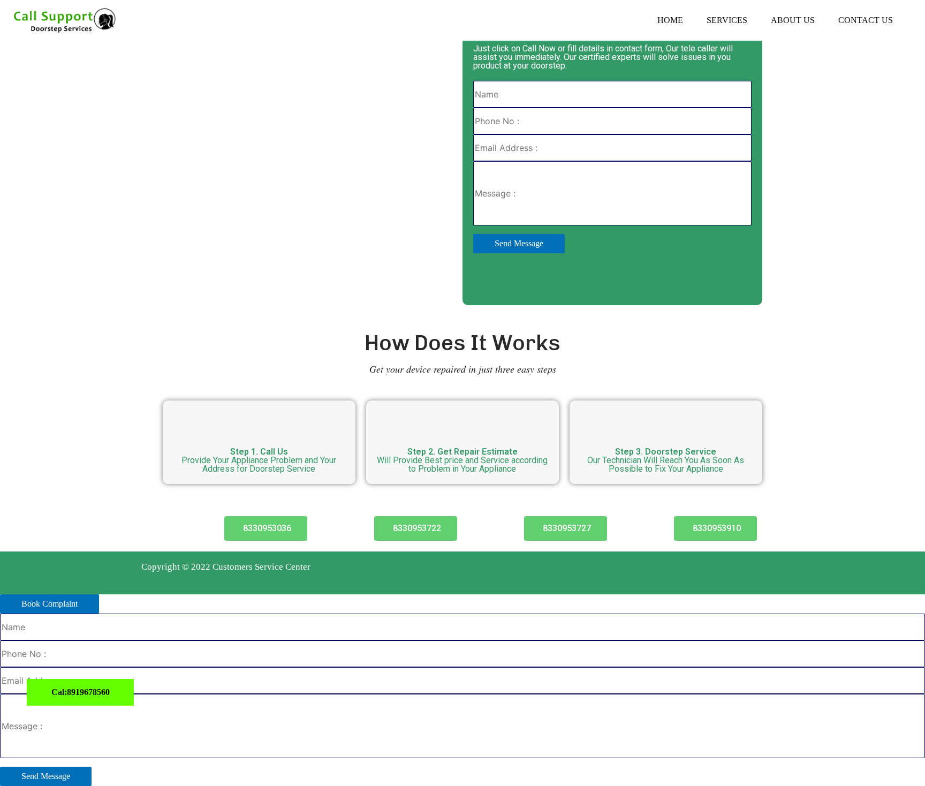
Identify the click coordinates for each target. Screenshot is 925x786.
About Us (793, 20)
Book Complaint (49, 603)
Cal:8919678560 (80, 692)
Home (670, 20)
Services (727, 20)
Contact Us (865, 20)
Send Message (519, 243)
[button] (265, 528)
